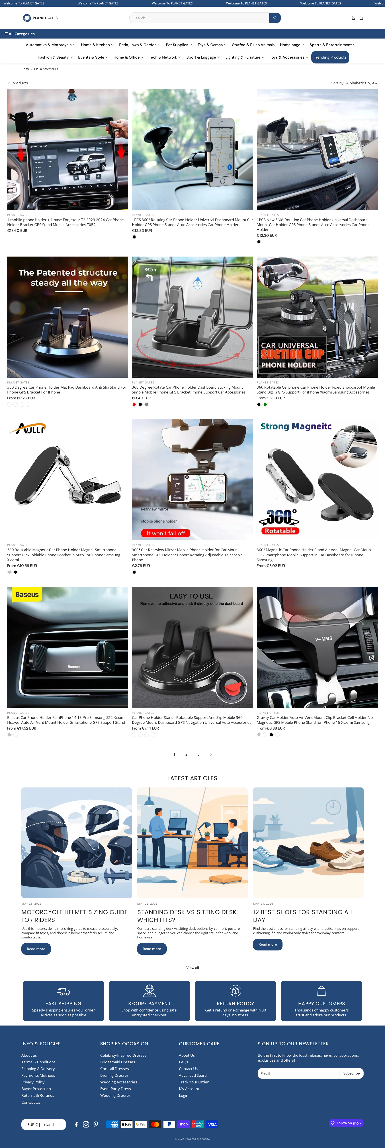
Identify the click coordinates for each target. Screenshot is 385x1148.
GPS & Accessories (46, 69)
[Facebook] (76, 1124)
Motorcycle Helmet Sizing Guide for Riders (74, 916)
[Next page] (210, 754)
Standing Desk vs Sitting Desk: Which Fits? (187, 916)
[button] (205, 18)
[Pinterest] (96, 1124)
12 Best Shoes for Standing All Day (303, 916)
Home (25, 69)
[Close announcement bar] (380, 3)
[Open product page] (67, 149)
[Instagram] (86, 1124)
